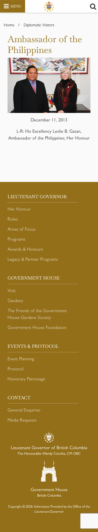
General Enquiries (24, 411)
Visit (12, 291)
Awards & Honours (25, 250)
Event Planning (21, 359)
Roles (13, 220)
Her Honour (19, 210)
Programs (16, 240)
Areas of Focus (21, 230)
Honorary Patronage (26, 379)
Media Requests (22, 421)
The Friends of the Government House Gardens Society (37, 314)
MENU (16, 6)
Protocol (16, 369)
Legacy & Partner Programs (33, 260)
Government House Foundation (37, 328)
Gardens (15, 301)
